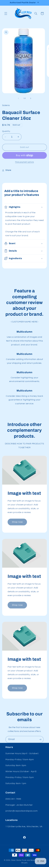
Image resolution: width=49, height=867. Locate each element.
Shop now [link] (17, 522)
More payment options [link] (24, 162)
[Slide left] (18, 98)
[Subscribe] (40, 739)
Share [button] (8, 170)
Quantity (6, 131)
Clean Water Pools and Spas (23, 860)
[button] (6, 13)
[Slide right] (31, 98)
